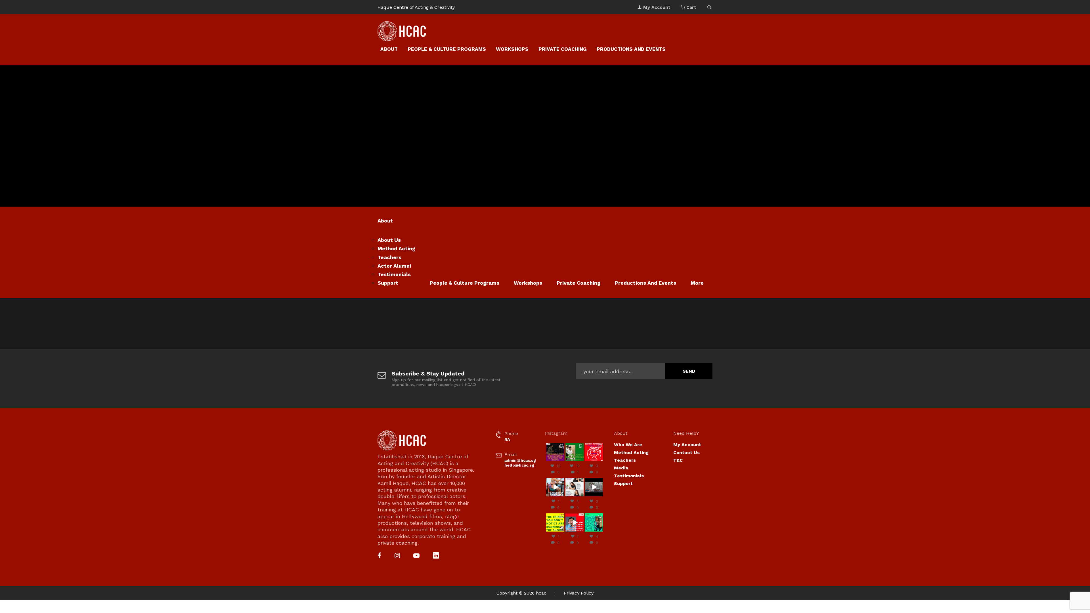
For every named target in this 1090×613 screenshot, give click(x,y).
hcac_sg (555, 445)
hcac (541, 593)
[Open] (555, 452)
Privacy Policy (579, 593)
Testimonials (394, 274)
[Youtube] (416, 556)
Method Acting (396, 248)
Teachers (389, 257)
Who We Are (628, 444)
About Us (389, 240)
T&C (678, 460)
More (697, 283)
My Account (687, 444)
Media (621, 468)
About (389, 49)
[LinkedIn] (436, 556)
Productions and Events (631, 49)
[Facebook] (379, 556)
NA (507, 439)
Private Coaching (562, 49)
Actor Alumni (394, 266)
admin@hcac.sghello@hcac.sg (520, 462)
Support (388, 283)
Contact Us (686, 452)
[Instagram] (397, 556)
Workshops (512, 49)
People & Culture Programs (447, 49)
